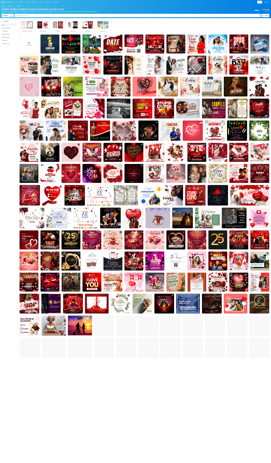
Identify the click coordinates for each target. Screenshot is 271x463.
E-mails (11, 15)
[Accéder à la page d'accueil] (6, 2)
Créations (5, 15)
